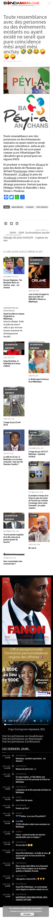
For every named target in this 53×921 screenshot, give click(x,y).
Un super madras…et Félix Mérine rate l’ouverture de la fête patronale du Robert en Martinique (33, 779)
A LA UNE (8, 260)
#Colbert (23, 174)
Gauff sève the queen (24, 800)
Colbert (30, 207)
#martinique (17, 207)
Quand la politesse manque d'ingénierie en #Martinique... (13, 316)
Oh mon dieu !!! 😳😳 (24, 845)
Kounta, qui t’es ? (22, 808)
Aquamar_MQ (36, 729)
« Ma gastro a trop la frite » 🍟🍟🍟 (30, 879)
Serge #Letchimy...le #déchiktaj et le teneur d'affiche (11, 363)
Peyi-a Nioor (42, 207)
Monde (19, 797)
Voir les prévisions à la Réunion (21, 741)
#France (40, 164)
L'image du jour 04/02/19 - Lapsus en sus (25, 239)
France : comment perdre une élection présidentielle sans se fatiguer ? (30, 835)
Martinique (21, 755)
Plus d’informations (35, 911)
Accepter (27, 914)
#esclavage (20, 171)
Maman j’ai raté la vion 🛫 (26, 769)
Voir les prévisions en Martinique (22, 738)
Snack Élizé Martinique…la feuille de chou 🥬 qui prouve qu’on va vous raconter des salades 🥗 (33, 855)
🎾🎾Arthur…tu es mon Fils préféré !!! (31, 816)
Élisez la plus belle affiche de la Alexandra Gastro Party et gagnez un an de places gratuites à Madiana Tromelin (32, 868)
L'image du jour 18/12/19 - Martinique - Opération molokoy (39, 454)
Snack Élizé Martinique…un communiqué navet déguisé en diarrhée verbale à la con (32, 888)
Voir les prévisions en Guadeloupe (22, 736)
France (19, 832)
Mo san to (32, 548)
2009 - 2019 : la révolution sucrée (30, 232)
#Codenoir (9, 177)
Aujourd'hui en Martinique (36, 261)
